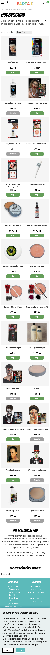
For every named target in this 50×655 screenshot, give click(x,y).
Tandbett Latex (13, 470)
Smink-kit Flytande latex (37, 429)
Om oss (13, 601)
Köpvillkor (13, 595)
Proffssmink (19, 9)
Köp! (13, 235)
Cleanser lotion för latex (36, 62)
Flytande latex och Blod (37, 103)
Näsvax (37, 388)
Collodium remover (13, 103)
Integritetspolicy (13, 592)
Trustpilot (5, 574)
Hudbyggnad (28, 9)
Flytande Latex (13, 144)
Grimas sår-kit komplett (37, 307)
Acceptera (20, 650)
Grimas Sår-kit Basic (13, 307)
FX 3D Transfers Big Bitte (37, 144)
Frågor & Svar (13, 589)
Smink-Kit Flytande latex (13, 429)
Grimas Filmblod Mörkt (37, 225)
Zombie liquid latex (13, 511)
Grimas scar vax (37, 266)
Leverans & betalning (13, 607)
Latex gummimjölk (13, 348)
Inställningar (8, 650)
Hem (2, 9)
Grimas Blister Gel (37, 185)
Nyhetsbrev (13, 598)
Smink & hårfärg (10, 9)
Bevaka (13, 113)
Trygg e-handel (13, 604)
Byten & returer (13, 586)
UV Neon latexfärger (37, 470)
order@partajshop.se (36, 592)
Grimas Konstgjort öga (13, 266)
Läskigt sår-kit (13, 388)
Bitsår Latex (13, 62)
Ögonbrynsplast (37, 511)
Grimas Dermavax (13, 225)
